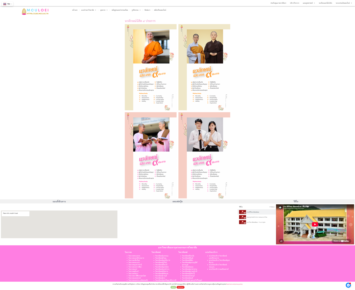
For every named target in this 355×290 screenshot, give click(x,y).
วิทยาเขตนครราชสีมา (135, 267)
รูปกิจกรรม (135, 10)
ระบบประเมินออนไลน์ (343, 3)
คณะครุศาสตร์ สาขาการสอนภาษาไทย (257, 217)
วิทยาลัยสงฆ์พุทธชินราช (162, 260)
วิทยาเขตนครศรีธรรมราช (136, 258)
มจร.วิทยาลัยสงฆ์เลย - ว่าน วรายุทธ (256, 222)
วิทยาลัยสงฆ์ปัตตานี (161, 265)
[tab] (257, 212)
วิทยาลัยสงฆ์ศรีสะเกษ (161, 273)
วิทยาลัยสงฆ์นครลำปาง (162, 269)
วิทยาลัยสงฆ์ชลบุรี (187, 278)
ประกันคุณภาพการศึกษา (278, 3)
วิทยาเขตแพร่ (133, 269)
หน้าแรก (74, 10)
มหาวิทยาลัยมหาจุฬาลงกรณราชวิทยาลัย (177, 247)
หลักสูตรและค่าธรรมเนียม (120, 10)
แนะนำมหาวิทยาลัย (87, 10)
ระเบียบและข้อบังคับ (325, 3)
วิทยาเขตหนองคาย (134, 256)
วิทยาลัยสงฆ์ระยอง (187, 267)
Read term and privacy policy (234, 284)
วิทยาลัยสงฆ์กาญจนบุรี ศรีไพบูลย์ (192, 280)
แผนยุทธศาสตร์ (308, 3)
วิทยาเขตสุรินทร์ (134, 271)
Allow (173, 287)
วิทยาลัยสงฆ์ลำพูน (160, 258)
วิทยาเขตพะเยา (133, 273)
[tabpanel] (315, 224)
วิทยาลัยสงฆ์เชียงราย (161, 271)
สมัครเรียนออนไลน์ (160, 10)
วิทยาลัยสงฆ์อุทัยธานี (188, 273)
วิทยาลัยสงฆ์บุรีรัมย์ (161, 262)
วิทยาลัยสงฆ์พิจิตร (187, 260)
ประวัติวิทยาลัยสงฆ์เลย (253, 212)
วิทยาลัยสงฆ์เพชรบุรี (188, 276)
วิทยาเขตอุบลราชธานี (135, 265)
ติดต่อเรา (147, 10)
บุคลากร (102, 10)
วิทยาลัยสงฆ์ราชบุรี (161, 276)
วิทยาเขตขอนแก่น (134, 262)
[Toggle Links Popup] (348, 285)
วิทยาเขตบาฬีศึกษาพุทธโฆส (137, 276)
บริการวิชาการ (294, 3)
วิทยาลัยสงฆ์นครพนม (161, 256)
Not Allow (180, 287)
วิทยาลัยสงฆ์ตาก (160, 278)
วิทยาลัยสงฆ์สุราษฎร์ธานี (189, 271)
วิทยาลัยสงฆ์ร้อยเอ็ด (188, 256)
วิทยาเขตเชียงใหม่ (134, 260)
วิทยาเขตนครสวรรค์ (135, 278)
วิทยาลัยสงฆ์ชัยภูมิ (187, 258)
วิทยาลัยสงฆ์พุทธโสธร (162, 267)
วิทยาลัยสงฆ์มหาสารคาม (189, 269)
